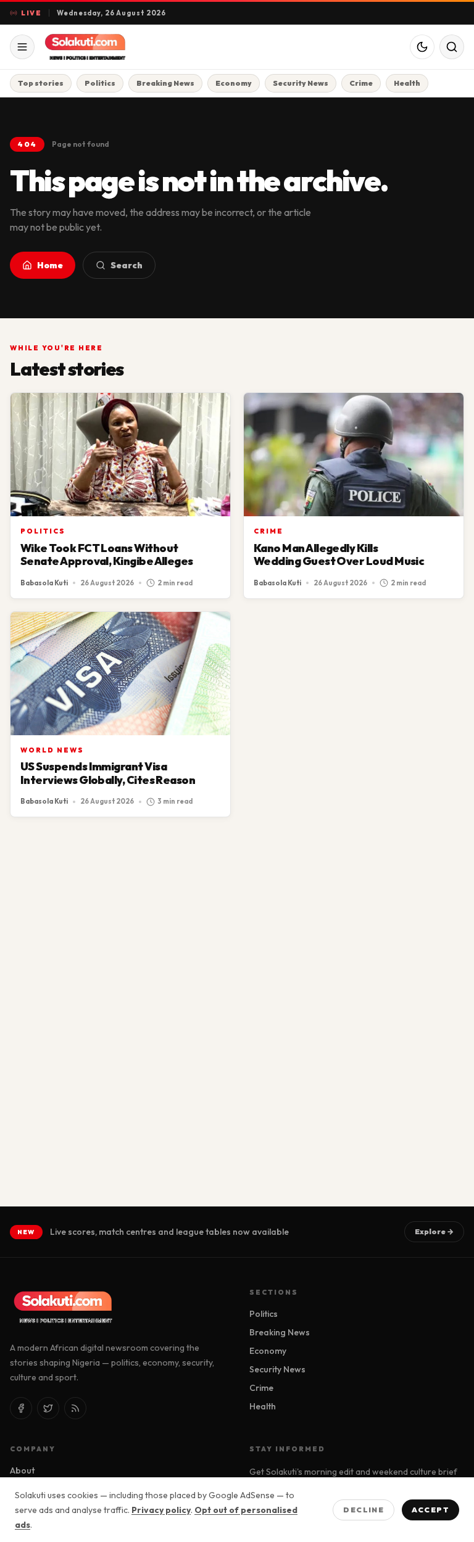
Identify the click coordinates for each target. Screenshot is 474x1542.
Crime (361, 83)
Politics (100, 83)
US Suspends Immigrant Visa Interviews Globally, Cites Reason (107, 773)
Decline (363, 1509)
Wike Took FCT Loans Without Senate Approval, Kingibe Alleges (106, 555)
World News (52, 750)
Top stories (41, 83)
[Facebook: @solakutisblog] (21, 1408)
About (22, 1470)
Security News (300, 83)
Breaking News (165, 83)
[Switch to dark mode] (422, 47)
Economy (233, 83)
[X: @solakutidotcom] (48, 1408)
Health (407, 83)
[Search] (451, 47)
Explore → (434, 1231)
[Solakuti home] (106, 47)
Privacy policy (161, 1509)
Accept (430, 1509)
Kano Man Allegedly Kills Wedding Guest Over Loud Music (339, 555)
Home (50, 265)
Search (126, 265)
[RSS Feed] (75, 1408)
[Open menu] (22, 47)
